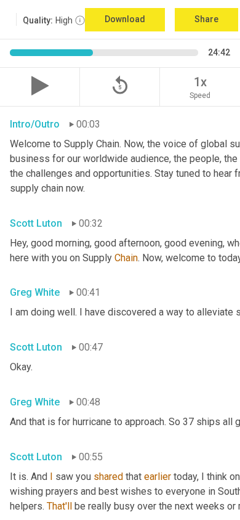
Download (125, 19)
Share (206, 19)
